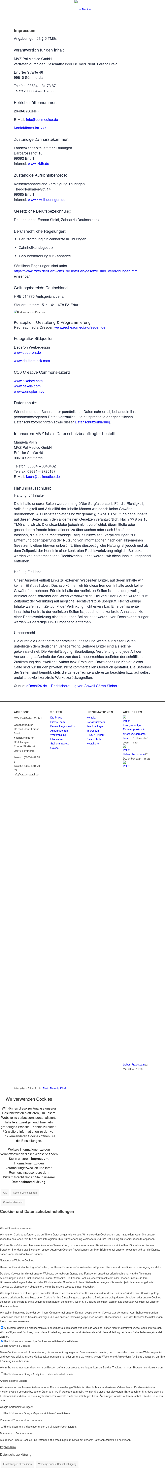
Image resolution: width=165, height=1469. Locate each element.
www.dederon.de (27, 352)
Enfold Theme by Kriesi (54, 1088)
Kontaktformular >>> (30, 127)
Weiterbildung (58, 735)
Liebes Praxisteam (134, 754)
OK (5, 1192)
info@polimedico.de (42, 119)
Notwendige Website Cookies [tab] (17, 1260)
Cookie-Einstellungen (25, 1192)
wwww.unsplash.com (30, 391)
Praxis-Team (57, 722)
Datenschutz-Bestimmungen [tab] (16, 1433)
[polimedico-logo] (82, 9)
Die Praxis (56, 717)
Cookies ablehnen (13, 1202)
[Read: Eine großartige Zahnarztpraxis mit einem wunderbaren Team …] (126, 721)
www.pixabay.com (28, 380)
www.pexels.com (27, 385)
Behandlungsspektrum (63, 726)
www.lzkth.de (38, 163)
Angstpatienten (59, 730)
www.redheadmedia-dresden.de (79, 327)
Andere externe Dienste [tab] (13, 1381)
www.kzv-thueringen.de (46, 199)
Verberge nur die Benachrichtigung (57, 1464)
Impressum (93, 730)
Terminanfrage (95, 726)
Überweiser (56, 739)
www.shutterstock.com (32, 360)
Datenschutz (94, 739)
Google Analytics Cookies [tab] (15, 1346)
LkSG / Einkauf (95, 735)
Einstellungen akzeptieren (17, 1464)
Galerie (54, 748)
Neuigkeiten (93, 743)
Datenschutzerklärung (92, 421)
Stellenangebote (59, 743)
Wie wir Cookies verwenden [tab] (16, 1228)
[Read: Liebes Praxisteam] (126, 750)
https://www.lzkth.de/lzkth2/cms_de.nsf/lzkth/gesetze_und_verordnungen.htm (75, 270)
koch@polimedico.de (43, 476)
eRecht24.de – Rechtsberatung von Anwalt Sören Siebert (72, 685)
